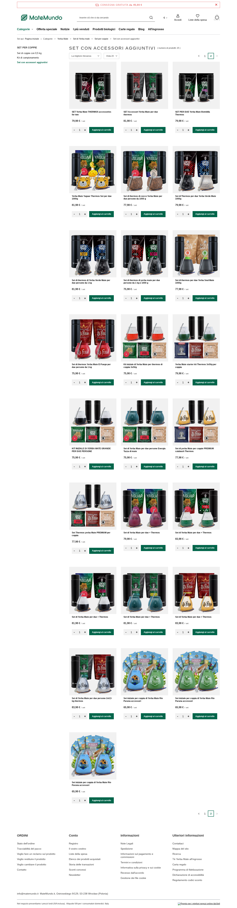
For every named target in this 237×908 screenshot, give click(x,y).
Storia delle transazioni (81, 864)
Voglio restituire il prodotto (31, 859)
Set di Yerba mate (81, 39)
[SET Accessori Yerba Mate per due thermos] (144, 85)
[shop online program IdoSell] (199, 903)
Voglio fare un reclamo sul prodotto (36, 853)
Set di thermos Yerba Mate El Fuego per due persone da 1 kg (91, 365)
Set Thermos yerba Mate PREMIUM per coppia (91, 534)
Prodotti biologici (104, 29)
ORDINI (22, 835)
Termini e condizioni (131, 862)
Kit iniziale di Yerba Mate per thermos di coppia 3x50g (143, 365)
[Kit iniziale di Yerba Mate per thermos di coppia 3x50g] (144, 337)
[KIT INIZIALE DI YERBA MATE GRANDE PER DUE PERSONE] (92, 422)
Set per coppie (101, 39)
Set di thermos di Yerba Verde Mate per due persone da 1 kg (91, 281)
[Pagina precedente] (199, 56)
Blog (141, 29)
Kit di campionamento (28, 57)
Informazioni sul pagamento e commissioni (137, 855)
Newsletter (75, 874)
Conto (73, 835)
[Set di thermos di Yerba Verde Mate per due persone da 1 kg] (92, 253)
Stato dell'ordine (26, 843)
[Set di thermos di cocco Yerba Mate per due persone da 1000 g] (144, 169)
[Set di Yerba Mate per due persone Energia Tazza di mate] (144, 422)
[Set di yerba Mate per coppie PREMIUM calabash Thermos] (196, 422)
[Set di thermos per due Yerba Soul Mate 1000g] (196, 253)
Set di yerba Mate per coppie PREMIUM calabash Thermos (194, 450)
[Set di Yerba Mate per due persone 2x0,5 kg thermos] (92, 671)
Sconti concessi (77, 869)
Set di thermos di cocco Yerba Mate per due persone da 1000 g (143, 197)
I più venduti (81, 29)
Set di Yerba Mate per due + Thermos (142, 532)
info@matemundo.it (28, 893)
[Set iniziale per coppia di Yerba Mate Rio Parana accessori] (144, 671)
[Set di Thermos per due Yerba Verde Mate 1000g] (196, 169)
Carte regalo (127, 29)
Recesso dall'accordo (132, 872)
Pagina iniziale (32, 39)
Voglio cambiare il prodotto (31, 864)
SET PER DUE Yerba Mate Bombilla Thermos (192, 113)
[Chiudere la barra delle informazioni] (216, 5)
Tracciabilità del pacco (29, 848)
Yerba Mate (62, 39)
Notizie (65, 29)
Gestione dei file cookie (133, 878)
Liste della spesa (78, 853)
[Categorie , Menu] (33, 29)
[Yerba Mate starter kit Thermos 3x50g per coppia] (196, 337)
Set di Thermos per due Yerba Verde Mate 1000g (195, 197)
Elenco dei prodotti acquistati (84, 859)
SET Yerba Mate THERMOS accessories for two (91, 113)
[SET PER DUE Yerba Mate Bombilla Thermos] (196, 85)
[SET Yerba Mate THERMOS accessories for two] (92, 85)
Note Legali (127, 843)
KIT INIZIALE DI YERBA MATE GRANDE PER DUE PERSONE (91, 450)
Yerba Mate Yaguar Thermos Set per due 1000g (92, 197)
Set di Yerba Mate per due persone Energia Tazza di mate (145, 450)
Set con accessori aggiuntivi (32, 62)
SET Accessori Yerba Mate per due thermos (141, 113)
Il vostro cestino (77, 848)
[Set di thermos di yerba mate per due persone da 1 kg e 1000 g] (144, 253)
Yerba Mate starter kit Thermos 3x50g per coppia (195, 365)
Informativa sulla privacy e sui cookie (141, 867)
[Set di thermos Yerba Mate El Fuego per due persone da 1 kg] (92, 337)
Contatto (21, 869)
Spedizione (127, 848)
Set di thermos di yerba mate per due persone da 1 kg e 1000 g (142, 281)
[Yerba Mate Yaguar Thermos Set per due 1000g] (92, 169)
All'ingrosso (156, 29)
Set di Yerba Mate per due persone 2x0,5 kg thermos (92, 699)
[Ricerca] (151, 18)
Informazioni (130, 835)
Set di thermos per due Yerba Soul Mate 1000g (194, 281)
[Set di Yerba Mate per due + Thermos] (144, 506)
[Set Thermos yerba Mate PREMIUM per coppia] (92, 506)
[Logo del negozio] (41, 17)
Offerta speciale (47, 29)
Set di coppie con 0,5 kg (29, 53)
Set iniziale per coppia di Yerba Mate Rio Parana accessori (143, 699)
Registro (73, 843)
